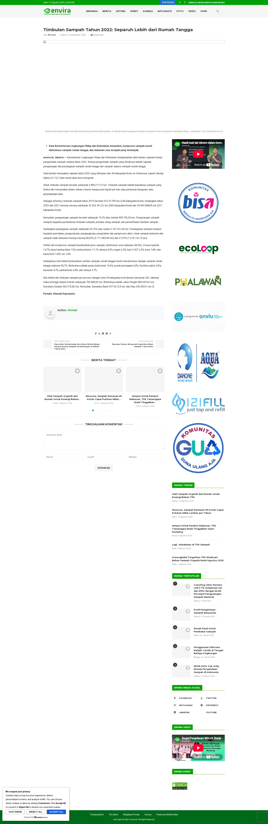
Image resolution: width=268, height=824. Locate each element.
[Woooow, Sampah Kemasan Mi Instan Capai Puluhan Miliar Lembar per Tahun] (104, 379)
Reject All (35, 812)
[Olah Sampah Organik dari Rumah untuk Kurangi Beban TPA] (62, 379)
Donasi (148, 814)
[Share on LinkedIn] (106, 333)
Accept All (56, 812)
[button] (179, 2)
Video (192, 11)
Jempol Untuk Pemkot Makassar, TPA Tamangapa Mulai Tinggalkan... (145, 399)
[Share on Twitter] (99, 333)
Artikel (121, 11)
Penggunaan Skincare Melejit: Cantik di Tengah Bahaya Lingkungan (208, 650)
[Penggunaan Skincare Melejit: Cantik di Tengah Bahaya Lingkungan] (181, 652)
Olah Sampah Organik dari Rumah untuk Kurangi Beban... (62, 398)
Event (134, 11)
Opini (203, 11)
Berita (107, 11)
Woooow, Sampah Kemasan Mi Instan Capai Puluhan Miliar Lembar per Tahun (197, 511)
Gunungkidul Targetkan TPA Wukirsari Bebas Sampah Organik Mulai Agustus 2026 (198, 559)
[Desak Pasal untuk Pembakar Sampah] (181, 633)
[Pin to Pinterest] (103, 333)
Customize (15, 812)
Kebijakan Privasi (131, 814)
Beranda (92, 11)
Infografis (165, 11)
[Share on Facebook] (96, 333)
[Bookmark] (223, 11)
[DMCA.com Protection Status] (180, 783)
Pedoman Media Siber (167, 814)
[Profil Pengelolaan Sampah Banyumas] (181, 614)
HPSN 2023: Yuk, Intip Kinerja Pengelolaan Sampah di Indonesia (206, 669)
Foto (180, 11)
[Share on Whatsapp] (110, 333)
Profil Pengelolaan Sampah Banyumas (205, 611)
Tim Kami (113, 814)
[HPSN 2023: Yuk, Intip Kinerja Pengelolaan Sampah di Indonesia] (181, 671)
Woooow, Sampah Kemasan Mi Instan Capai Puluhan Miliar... (104, 398)
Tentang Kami (97, 814)
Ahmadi (52, 35)
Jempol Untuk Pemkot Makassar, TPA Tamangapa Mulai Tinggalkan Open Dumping (194, 528)
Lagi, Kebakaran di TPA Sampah (191, 544)
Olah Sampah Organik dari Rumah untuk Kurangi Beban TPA (196, 496)
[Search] (217, 11)
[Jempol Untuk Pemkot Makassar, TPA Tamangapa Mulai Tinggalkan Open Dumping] (145, 379)
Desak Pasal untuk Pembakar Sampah (205, 630)
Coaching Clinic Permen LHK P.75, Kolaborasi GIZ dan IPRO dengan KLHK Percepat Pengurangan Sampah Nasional (208, 591)
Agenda (148, 11)
